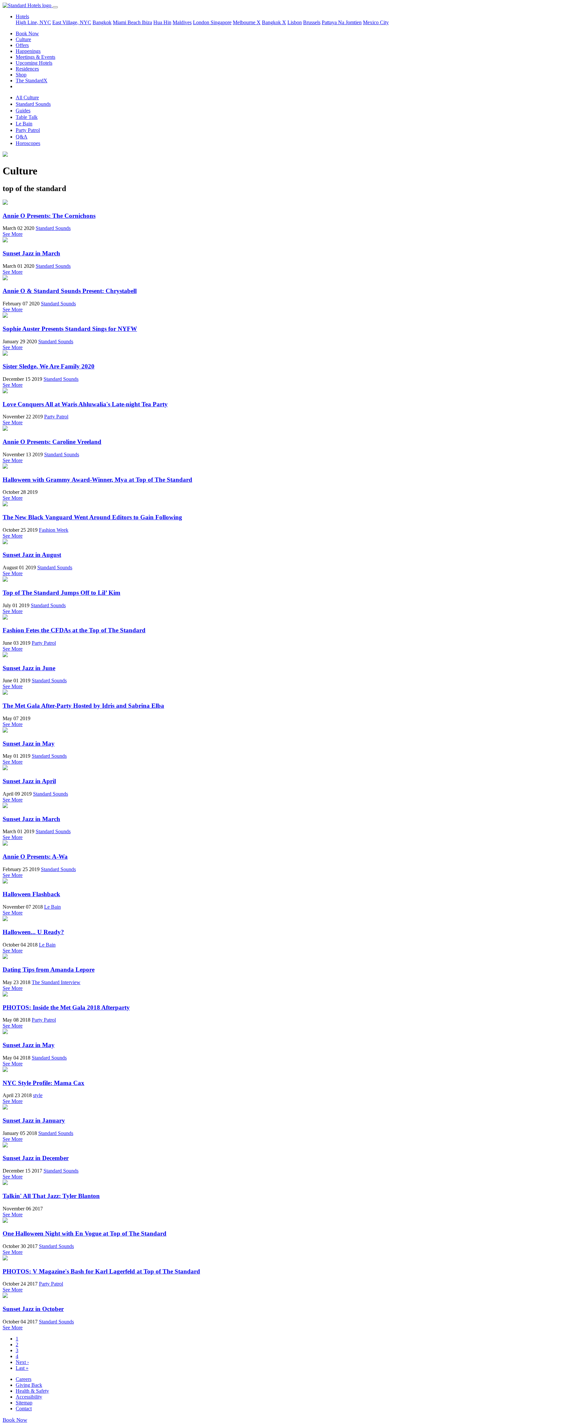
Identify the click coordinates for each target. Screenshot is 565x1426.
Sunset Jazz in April (29, 781)
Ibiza (147, 22)
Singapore (221, 22)
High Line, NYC (33, 22)
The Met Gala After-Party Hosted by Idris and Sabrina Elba (83, 705)
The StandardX (31, 80)
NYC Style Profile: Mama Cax (43, 1082)
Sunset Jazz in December (36, 1158)
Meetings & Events (35, 57)
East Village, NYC (71, 22)
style (38, 1095)
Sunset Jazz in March (31, 253)
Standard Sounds (33, 104)
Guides (23, 110)
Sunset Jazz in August (32, 554)
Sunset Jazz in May (29, 743)
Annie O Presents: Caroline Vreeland (52, 441)
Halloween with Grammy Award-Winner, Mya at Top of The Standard (97, 479)
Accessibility (29, 1397)
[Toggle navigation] (55, 7)
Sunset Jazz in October (33, 1308)
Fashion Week (53, 530)
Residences (27, 69)
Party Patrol (28, 130)
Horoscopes (28, 143)
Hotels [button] (22, 16)
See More (13, 234)
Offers (22, 45)
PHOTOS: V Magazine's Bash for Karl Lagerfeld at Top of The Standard (101, 1271)
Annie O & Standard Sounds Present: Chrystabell (70, 290)
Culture (23, 39)
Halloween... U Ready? (33, 932)
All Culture (27, 97)
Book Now (27, 33)
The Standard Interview (56, 982)
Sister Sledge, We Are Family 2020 (48, 366)
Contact (24, 1408)
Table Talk (27, 117)
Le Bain (24, 123)
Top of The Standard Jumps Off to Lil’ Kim (61, 592)
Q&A (21, 136)
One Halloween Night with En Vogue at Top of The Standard (84, 1233)
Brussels (311, 22)
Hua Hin (162, 22)
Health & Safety (32, 1391)
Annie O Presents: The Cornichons (49, 215)
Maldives (182, 22)
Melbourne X (247, 22)
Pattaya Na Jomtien (342, 22)
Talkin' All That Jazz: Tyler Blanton (51, 1195)
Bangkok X (274, 22)
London (202, 22)
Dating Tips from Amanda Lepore (48, 969)
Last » (22, 1368)
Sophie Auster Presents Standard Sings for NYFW (70, 328)
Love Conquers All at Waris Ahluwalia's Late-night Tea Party (85, 404)
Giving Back (29, 1385)
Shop (21, 74)
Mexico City (376, 22)
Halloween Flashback (31, 894)
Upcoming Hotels (34, 63)
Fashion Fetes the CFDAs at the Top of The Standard (74, 630)
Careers (23, 1379)
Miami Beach (127, 22)
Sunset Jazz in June (29, 668)
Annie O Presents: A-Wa (35, 856)
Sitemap (24, 1402)
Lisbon (294, 22)
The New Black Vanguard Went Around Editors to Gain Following (92, 517)
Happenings (28, 51)
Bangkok (102, 22)
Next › (22, 1362)
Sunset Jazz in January (34, 1120)
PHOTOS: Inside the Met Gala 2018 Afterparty (66, 1007)
